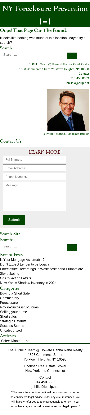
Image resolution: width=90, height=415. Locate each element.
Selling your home (13, 312)
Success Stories (12, 326)
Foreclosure (9, 302)
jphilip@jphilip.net (77, 83)
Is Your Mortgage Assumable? (22, 260)
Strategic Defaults (13, 321)
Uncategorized (11, 330)
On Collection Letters (15, 278)
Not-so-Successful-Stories (19, 307)
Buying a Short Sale (15, 293)
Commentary (9, 298)
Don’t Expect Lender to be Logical (25, 264)
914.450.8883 (45, 382)
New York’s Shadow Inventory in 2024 (28, 283)
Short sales (8, 316)
